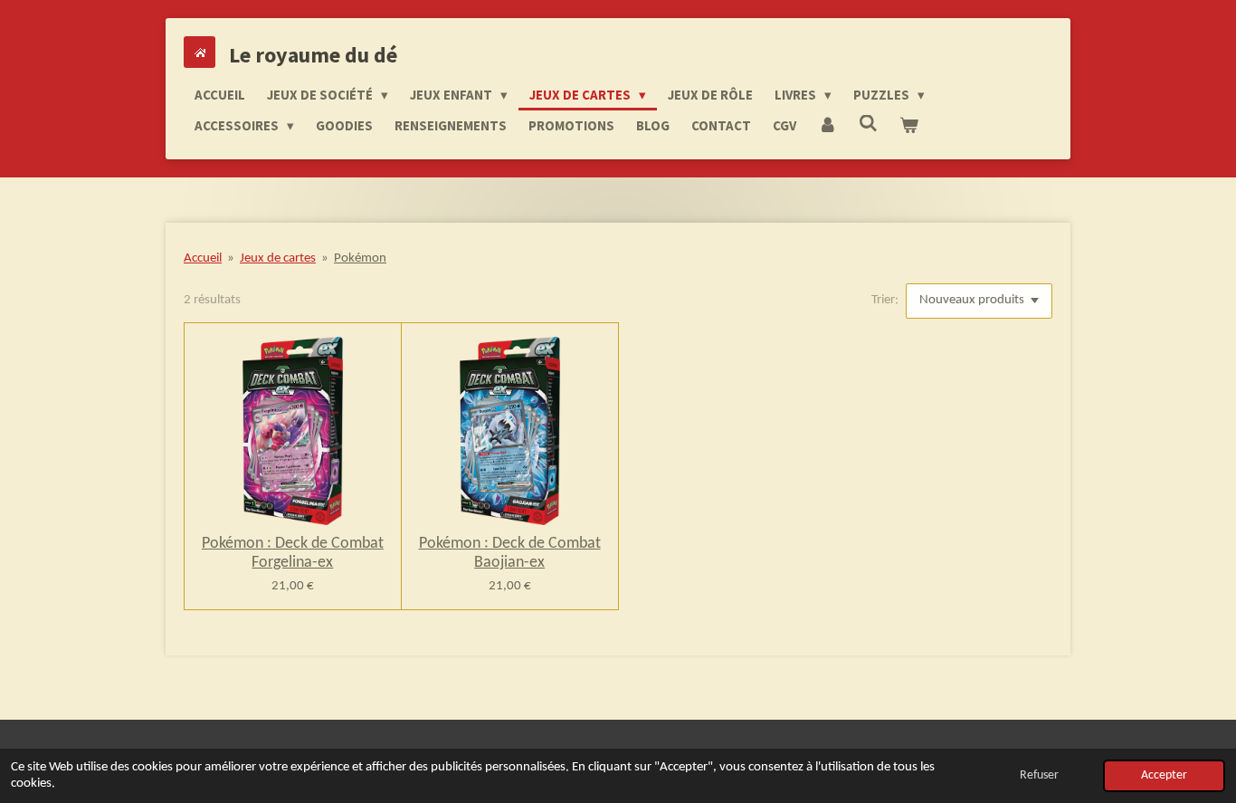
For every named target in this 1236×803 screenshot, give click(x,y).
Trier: (884, 300)
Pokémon (360, 258)
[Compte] (827, 125)
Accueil (203, 258)
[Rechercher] (868, 123)
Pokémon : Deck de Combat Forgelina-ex (293, 553)
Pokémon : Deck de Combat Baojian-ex (510, 553)
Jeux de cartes (278, 258)
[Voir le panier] (909, 125)
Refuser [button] (1039, 775)
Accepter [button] (1164, 775)
